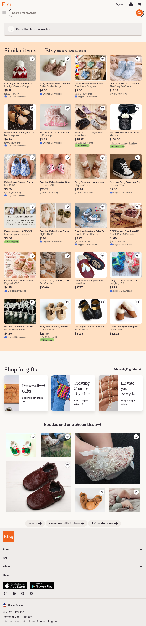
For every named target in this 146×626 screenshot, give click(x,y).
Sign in (119, 4)
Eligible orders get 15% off (124, 143)
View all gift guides (126, 369)
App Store (15, 585)
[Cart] (139, 4)
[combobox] (72, 13)
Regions (53, 621)
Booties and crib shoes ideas (70, 424)
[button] (13, 605)
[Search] (139, 13)
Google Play (42, 585)
